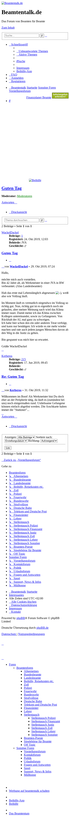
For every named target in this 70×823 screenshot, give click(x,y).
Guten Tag (11, 188)
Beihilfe (13, 803)
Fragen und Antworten (37, 764)
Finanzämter (31, 708)
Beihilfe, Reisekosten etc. (39, 681)
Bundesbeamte (32, 674)
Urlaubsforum (32, 761)
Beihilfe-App (16, 800)
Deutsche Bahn (33, 701)
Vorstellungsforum (35, 751)
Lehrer (28, 711)
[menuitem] (32, 51)
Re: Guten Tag (12, 377)
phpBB (20, 618)
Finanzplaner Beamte (38, 97)
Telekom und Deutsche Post (40, 704)
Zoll (26, 684)
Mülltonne (30, 774)
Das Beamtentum (19, 813)
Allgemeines (31, 671)
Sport (27, 768)
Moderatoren (24, 196)
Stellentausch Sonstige (44, 734)
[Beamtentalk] (12, 3)
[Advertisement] (35, 140)
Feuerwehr (30, 691)
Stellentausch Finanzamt (45, 721)
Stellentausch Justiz (42, 724)
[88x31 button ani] (60, 97)
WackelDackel (10, 232)
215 (23, 359)
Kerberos (6, 356)
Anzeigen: (10, 437)
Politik (28, 758)
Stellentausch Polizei (43, 718)
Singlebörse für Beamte (38, 741)
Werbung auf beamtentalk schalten (29, 790)
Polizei (28, 687)
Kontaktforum (32, 754)
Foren (12, 664)
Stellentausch (31, 714)
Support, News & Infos (37, 771)
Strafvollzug (31, 697)
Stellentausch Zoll (41, 728)
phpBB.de (42, 627)
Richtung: (34, 440)
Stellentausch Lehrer (43, 731)
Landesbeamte (32, 677)
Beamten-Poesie (33, 738)
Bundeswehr (31, 694)
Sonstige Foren (25, 748)
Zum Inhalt (8, 27)
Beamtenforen (24, 667)
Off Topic (29, 744)
